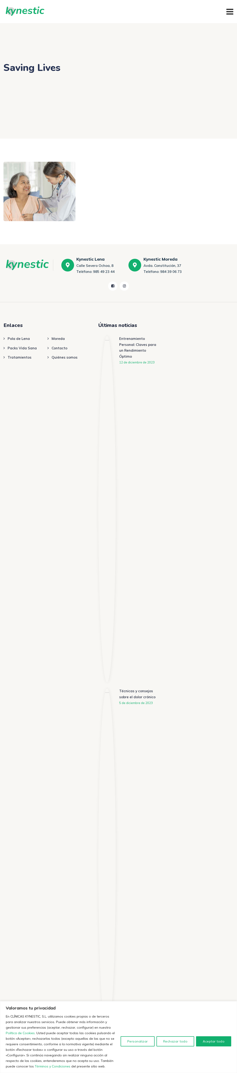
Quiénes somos (65, 357)
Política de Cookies (20, 1033)
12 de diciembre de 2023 (137, 362)
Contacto (59, 348)
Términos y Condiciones (52, 1066)
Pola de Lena (19, 338)
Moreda (58, 338)
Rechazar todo (175, 1041)
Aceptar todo (214, 1041)
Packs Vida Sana (22, 348)
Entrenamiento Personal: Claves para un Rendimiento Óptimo (137, 347)
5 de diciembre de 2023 (136, 703)
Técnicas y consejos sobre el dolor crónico (137, 694)
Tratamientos (19, 357)
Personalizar (137, 1041)
